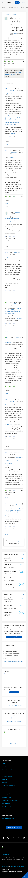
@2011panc (8, 122)
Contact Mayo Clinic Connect (8, 785)
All (23, 554)
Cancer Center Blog (6, 797)
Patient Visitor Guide (6, 806)
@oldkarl (17, 120)
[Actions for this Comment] (22, 137)
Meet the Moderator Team (8, 770)
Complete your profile (14, 721)
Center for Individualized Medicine (9, 800)
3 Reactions (7, 240)
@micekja (10, 94)
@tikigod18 (15, 122)
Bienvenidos (14, 744)
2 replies (7, 446)
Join (17, 2)
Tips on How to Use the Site (14, 705)
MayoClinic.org (5, 854)
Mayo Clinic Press (6, 803)
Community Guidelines (7, 776)
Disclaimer (4, 779)
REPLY (6, 144)
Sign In (23, 2)
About (3, 763)
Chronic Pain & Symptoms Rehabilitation (8, 614)
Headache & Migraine (10, 571)
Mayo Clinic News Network (8, 818)
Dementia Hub (8, 605)
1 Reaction (6, 65)
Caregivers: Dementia (10, 578)
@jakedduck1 (17, 252)
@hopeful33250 (9, 120)
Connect (8, 2)
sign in (13, 541)
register (19, 541)
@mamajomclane (10, 124)
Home (3, 7)
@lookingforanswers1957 (12, 118)
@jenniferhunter (13, 116)
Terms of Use (5, 866)
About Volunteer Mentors (7, 773)
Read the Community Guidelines (13, 661)
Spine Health (7, 558)
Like (5, 63)
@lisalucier (12, 90)
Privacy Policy (13, 866)
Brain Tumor (7, 564)
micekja (17, 33)
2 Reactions (7, 141)
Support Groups (13, 7)
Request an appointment (14, 637)
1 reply (6, 205)
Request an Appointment (14, 827)
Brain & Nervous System (10, 14)
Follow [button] (21, 558)
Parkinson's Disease (9, 584)
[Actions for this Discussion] (23, 61)
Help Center (4, 782)
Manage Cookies (20, 866)
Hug (13, 63)
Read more (14, 692)
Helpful (9, 63)
